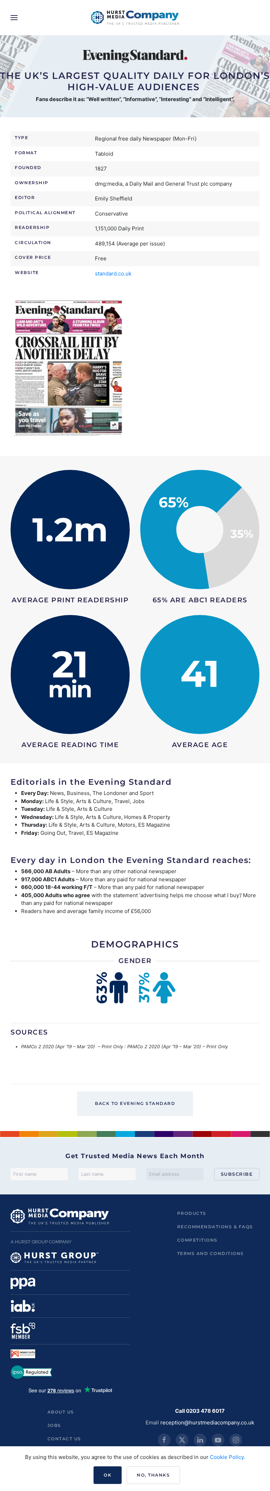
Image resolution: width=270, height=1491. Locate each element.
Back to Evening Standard (135, 1103)
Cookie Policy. (227, 1457)
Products (191, 1213)
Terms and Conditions (210, 1253)
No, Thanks (153, 1475)
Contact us (64, 1438)
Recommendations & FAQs (215, 1226)
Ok (107, 1475)
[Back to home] (135, 17)
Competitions (197, 1240)
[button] (14, 17)
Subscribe (237, 1174)
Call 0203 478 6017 (200, 1411)
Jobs (54, 1425)
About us (60, 1412)
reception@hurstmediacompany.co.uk (207, 1422)
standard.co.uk (113, 273)
